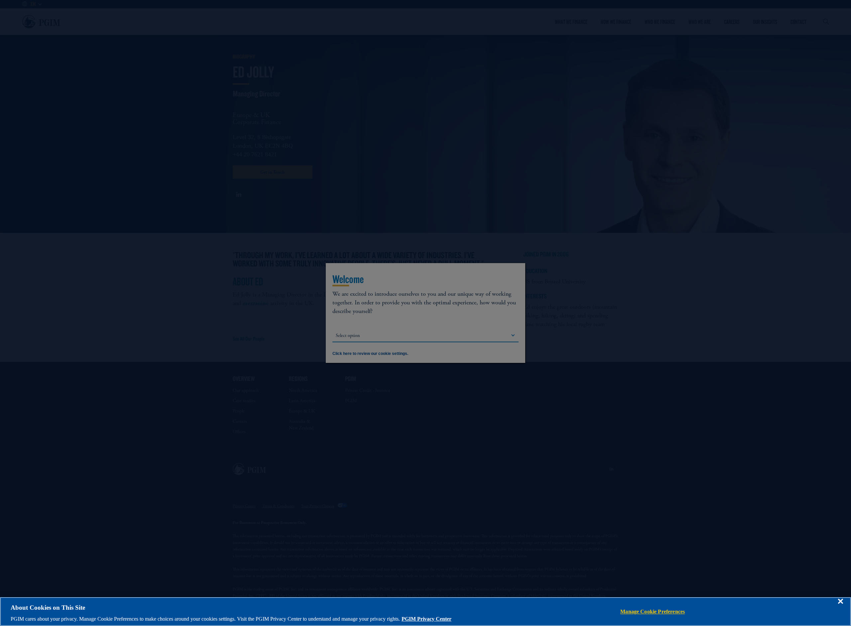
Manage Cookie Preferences (652, 611)
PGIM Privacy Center (426, 619)
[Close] (840, 606)
